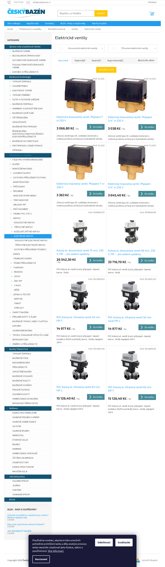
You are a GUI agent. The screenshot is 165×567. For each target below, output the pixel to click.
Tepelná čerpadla (21, 81)
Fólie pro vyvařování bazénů (27, 159)
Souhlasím (124, 542)
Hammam (16, 449)
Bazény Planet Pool (18, 349)
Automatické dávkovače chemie (29, 60)
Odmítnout (103, 542)
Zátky (17, 276)
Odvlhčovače (19, 122)
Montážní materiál (22, 168)
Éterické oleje (20, 440)
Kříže (16, 290)
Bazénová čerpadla (22, 104)
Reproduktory (20, 339)
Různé (12, 499)
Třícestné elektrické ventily (30, 245)
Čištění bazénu (20, 117)
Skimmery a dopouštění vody (27, 108)
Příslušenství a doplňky (20, 155)
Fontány (16, 490)
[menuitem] (13, 23)
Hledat (101, 13)
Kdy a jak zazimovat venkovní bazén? (26, 524)
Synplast (19, 308)
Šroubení (18, 191)
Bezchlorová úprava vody (26, 55)
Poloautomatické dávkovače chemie (28, 66)
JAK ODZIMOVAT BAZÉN (19, 531)
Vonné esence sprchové (24, 453)
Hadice (16, 254)
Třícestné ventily (23, 227)
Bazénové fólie (20, 358)
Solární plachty (21, 394)
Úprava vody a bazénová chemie (25, 46)
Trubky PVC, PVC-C (22, 213)
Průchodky (19, 186)
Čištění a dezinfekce (23, 458)
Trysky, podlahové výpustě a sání (30, 335)
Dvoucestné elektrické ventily (31, 240)
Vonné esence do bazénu (25, 398)
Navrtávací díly (21, 182)
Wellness (13, 408)
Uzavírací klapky (22, 173)
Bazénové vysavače (22, 376)
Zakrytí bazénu (20, 312)
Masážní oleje (19, 471)
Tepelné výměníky (21, 95)
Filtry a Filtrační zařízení (25, 99)
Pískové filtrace (21, 389)
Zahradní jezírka (17, 476)
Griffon (18, 299)
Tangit (17, 303)
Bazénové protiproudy (24, 126)
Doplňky (16, 326)
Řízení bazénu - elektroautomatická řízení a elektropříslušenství (28, 134)
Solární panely (20, 86)
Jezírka (16, 485)
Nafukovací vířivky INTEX (25, 403)
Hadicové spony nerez (24, 195)
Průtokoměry (20, 209)
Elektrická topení (22, 90)
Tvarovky (18, 267)
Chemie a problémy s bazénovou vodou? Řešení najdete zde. (27, 516)
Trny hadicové (20, 200)
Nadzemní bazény (21, 362)
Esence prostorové (23, 467)
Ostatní (16, 426)
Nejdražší (96, 60)
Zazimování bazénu (22, 330)
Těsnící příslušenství (24, 263)
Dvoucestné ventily (24, 222)
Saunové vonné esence (24, 422)
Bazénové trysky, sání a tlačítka (30, 321)
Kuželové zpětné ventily (27, 231)
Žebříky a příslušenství (24, 344)
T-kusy (17, 285)
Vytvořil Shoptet (150, 560)
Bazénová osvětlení (23, 113)
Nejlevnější (80, 60)
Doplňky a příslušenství (25, 72)
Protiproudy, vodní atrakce (27, 145)
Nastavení (41, 559)
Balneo (16, 444)
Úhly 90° (18, 281)
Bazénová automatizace (25, 141)
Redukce (18, 272)
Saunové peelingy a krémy (25, 417)
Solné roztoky (20, 462)
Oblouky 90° (19, 204)
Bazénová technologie (20, 77)
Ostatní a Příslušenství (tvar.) (29, 177)
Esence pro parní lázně (24, 412)
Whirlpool (18, 435)
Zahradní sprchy (21, 494)
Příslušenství (19, 367)
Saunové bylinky (20, 431)
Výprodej (17, 150)
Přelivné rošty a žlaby (24, 317)
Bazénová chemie (21, 51)
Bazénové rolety (21, 380)
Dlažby (16, 164)
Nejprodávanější (115, 60)
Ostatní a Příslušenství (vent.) (30, 249)
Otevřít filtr (106, 69)
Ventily (17, 218)
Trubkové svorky (22, 258)
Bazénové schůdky (22, 385)
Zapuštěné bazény (22, 371)
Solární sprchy (20, 481)
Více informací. (56, 551)
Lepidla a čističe (21, 294)
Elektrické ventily (23, 236)
